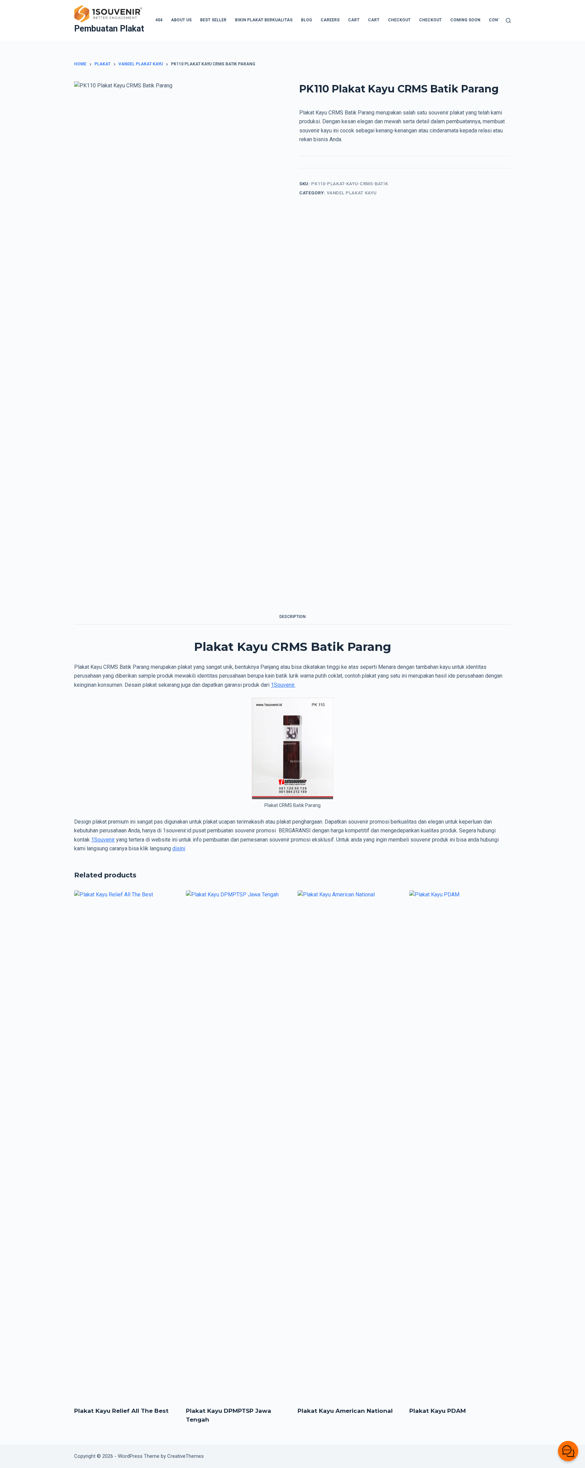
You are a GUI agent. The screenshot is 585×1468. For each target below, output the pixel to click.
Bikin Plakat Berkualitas (263, 20)
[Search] (508, 20)
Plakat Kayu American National (345, 1410)
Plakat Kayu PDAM (437, 1410)
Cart (354, 20)
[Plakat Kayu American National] (348, 1144)
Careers (330, 20)
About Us (181, 20)
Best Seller (213, 20)
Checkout (399, 20)
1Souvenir (103, 839)
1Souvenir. (283, 685)
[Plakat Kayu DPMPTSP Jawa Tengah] (236, 1144)
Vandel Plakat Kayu (352, 192)
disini (178, 848)
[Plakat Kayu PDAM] (460, 1144)
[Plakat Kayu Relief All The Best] (125, 1144)
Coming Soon (465, 20)
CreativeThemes (185, 1456)
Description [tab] (292, 616)
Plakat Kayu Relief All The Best (121, 1410)
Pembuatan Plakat (109, 29)
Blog (306, 20)
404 (158, 20)
